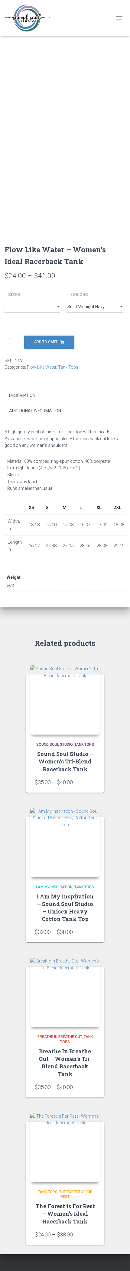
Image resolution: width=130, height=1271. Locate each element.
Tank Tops (68, 367)
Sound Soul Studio (54, 744)
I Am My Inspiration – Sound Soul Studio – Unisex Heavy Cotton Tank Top (65, 908)
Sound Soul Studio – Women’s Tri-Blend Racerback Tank (65, 761)
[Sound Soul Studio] (29, 18)
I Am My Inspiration (54, 887)
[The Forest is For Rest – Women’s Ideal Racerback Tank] (65, 1147)
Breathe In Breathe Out (59, 1037)
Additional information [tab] (35, 410)
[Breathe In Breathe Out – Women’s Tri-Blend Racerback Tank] (65, 992)
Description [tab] (22, 395)
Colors (79, 294)
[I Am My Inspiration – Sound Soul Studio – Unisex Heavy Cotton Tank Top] (65, 842)
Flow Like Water (41, 367)
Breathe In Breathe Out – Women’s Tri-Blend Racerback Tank (65, 1063)
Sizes (14, 294)
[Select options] (92, 782)
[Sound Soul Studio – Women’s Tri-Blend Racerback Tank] (65, 700)
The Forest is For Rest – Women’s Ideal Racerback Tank (65, 1213)
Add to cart (45, 342)
